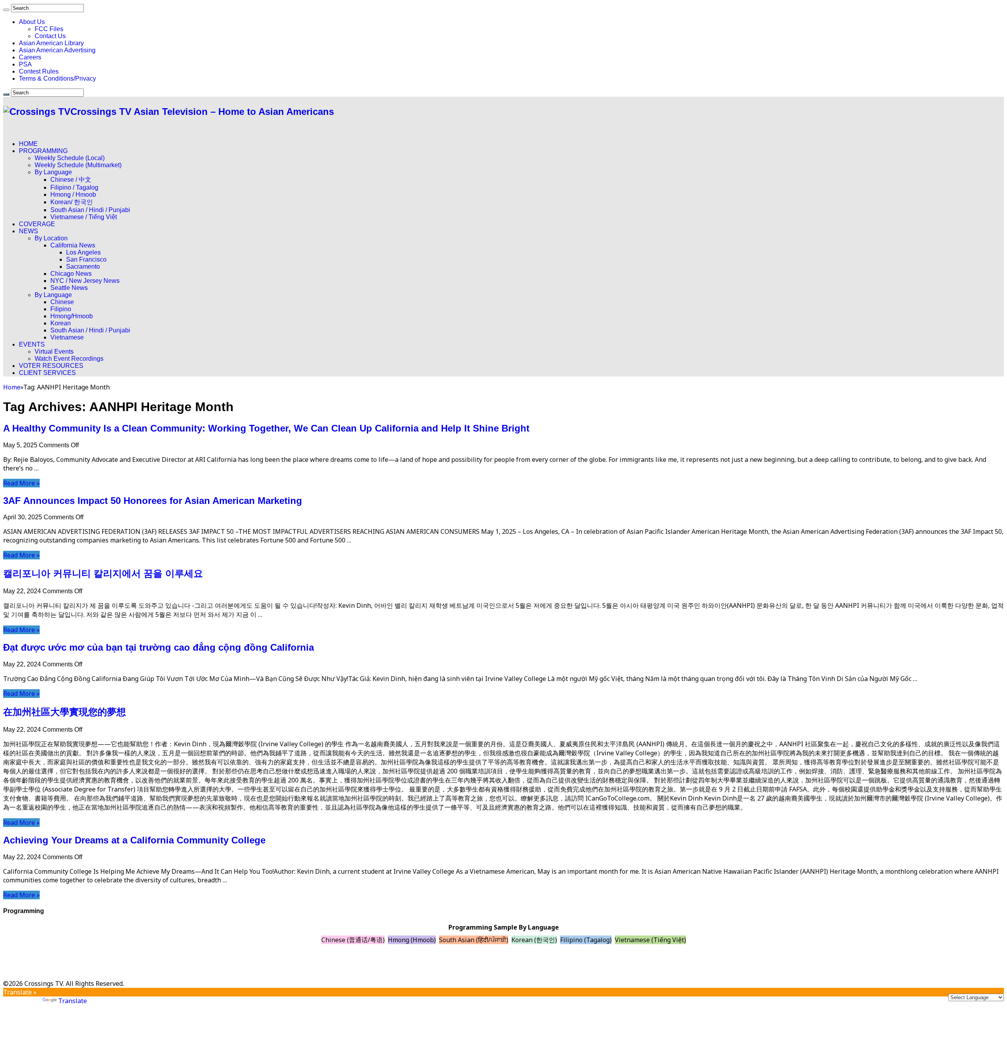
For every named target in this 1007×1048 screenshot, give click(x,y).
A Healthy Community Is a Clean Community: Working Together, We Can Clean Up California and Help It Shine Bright (266, 428)
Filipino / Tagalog (74, 187)
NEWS (28, 231)
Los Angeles (83, 252)
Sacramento (83, 266)
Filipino (60, 309)
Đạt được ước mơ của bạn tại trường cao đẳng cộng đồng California (158, 647)
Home (11, 387)
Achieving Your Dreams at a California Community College (134, 840)
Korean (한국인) (534, 939)
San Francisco (86, 259)
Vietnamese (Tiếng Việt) (650, 939)
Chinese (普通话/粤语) (353, 939)
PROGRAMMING (43, 151)
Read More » (21, 483)
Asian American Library (51, 43)
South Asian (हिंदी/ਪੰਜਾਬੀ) (473, 939)
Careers (30, 57)
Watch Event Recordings (69, 358)
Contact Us (50, 36)
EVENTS (32, 344)
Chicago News (71, 273)
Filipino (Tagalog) (586, 939)
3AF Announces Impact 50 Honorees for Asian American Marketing (152, 500)
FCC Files (49, 29)
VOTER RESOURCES (51, 365)
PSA (25, 64)
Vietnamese (67, 337)
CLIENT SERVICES (47, 372)
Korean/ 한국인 (71, 202)
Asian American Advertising (57, 50)
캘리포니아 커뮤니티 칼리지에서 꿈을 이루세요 (103, 573)
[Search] (6, 10)
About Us (32, 21)
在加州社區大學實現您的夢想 (64, 712)
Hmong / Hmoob (73, 194)
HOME (28, 143)
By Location (51, 238)
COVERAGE (37, 224)
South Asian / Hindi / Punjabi (90, 210)
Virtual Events (54, 351)
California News (72, 245)
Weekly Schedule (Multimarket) (78, 165)
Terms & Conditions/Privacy (57, 78)
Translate (72, 1000)
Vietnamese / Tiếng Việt (83, 217)
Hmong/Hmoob (71, 316)
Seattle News (69, 287)
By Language (53, 172)
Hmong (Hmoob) (412, 939)
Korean (60, 323)
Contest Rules (39, 71)
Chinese (62, 302)
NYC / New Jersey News (85, 280)
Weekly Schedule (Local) (70, 158)
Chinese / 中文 (70, 179)
